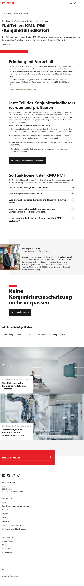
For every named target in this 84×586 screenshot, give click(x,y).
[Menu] (80, 3)
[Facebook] (8, 475)
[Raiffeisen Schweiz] (9, 3)
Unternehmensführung (47, 335)
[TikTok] (18, 475)
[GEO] (50, 457)
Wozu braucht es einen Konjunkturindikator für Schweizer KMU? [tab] (39, 201)
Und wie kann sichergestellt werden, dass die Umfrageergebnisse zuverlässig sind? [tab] (32, 210)
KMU (64, 335)
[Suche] (75, 3)
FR (7, 569)
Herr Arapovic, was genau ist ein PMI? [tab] (28, 187)
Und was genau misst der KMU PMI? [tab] (27, 193)
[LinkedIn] (3, 475)
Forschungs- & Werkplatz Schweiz (18, 335)
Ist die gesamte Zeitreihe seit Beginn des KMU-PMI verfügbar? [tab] (35, 219)
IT (11, 569)
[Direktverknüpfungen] (71, 3)
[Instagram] (13, 475)
